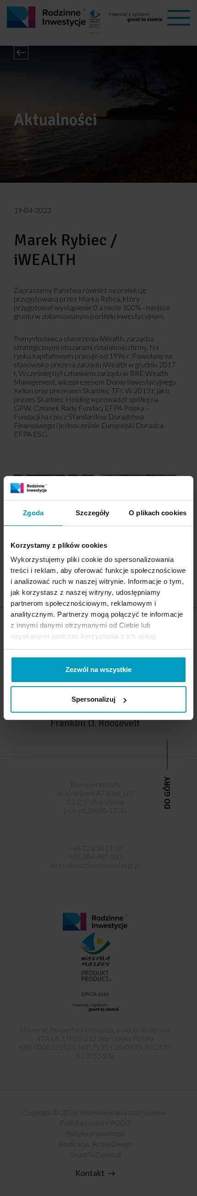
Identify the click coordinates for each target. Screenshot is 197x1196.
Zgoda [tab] (33, 513)
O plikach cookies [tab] (157, 513)
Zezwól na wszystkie (98, 669)
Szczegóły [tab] (92, 513)
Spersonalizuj (93, 699)
